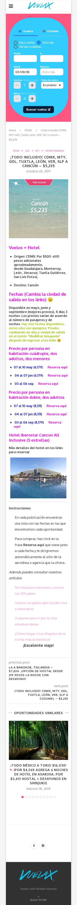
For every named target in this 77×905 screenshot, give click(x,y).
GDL (27, 151)
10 (54, 797)
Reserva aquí (57, 367)
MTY (37, 151)
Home (12, 130)
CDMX (28, 130)
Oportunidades (54, 151)
